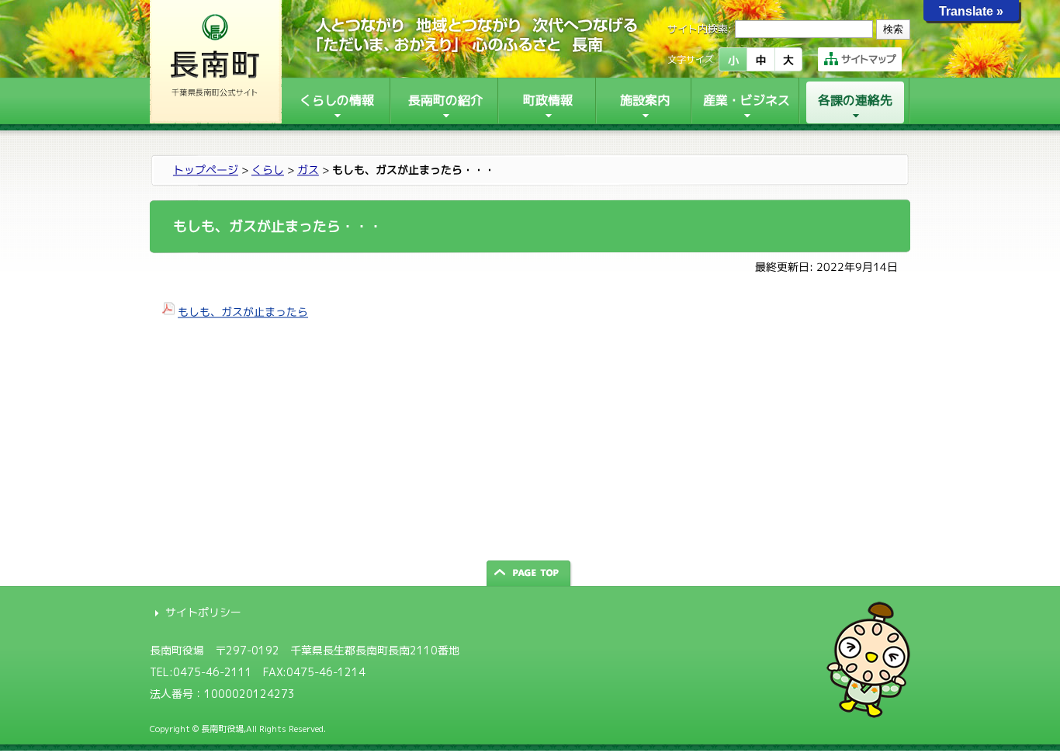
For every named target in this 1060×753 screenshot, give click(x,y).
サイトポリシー (203, 612)
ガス (308, 169)
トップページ (205, 169)
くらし (267, 169)
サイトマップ (868, 59)
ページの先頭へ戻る (530, 573)
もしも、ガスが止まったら (243, 311)
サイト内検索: (699, 29)
